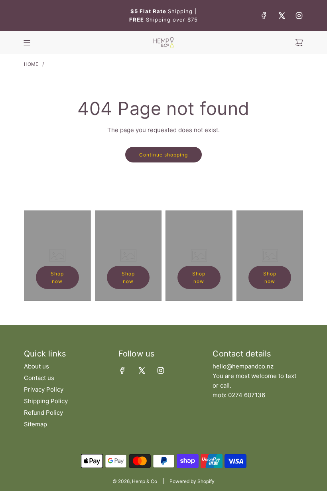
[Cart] (299, 42)
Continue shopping (163, 155)
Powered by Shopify (192, 481)
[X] (281, 16)
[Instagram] (299, 16)
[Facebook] (264, 16)
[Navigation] (26, 42)
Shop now (57, 277)
